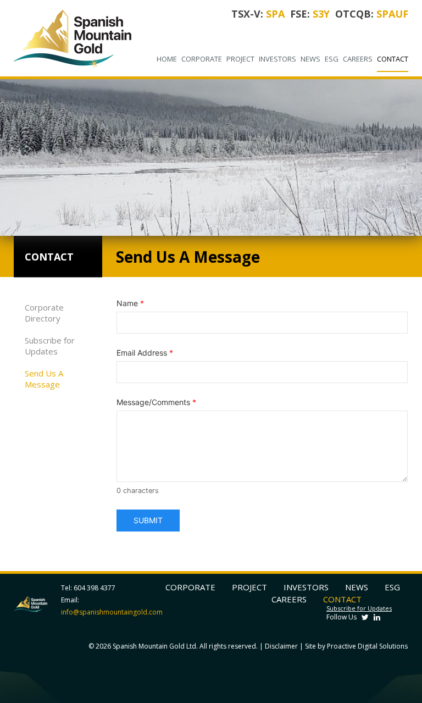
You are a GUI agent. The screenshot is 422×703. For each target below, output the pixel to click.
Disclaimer (281, 646)
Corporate (201, 59)
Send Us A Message (44, 379)
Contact (392, 59)
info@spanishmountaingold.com (112, 612)
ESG (331, 59)
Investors (277, 59)
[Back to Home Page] (73, 38)
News (310, 59)
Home (167, 59)
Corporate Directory (44, 313)
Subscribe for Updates (50, 346)
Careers (358, 59)
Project (240, 59)
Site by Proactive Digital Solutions (356, 646)
